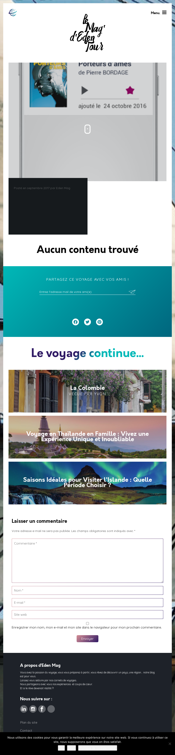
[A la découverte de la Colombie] (87, 391)
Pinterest (51, 707)
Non (71, 748)
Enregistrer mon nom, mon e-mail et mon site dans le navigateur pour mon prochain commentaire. (87, 627)
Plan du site (28, 722)
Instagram (33, 707)
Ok (61, 748)
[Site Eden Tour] (13, 12)
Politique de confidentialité (97, 748)
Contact (26, 731)
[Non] (170, 744)
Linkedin (24, 707)
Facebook (42, 707)
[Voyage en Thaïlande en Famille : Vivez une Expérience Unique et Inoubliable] (87, 437)
